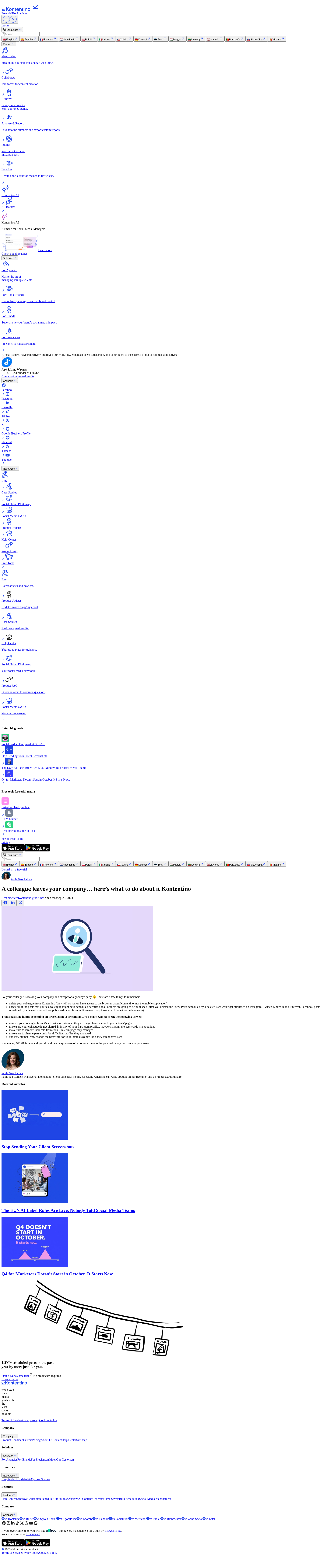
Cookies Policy (48, 1420)
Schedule (46, 1498)
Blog (4, 1479)
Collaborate (34, 1498)
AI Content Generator (91, 1498)
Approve (22, 1498)
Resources (9, 468)
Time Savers (111, 1498)
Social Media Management (155, 1498)
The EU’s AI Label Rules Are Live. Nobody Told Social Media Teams (68, 1210)
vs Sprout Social (46, 1519)
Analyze (73, 1498)
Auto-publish (60, 1498)
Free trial (7, 13)
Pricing (6, 842)
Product (7, 44)
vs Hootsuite (12, 1519)
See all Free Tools (12, 838)
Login (5, 25)
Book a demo (20, 13)
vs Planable (102, 1519)
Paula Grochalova (12, 1073)
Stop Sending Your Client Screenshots (38, 1146)
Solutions (8, 258)
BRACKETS (113, 1530)
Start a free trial (18, 869)
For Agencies (9, 1459)
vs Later (210, 1519)
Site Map (81, 1440)
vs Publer (154, 1519)
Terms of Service (12, 1420)
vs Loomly (85, 1519)
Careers (27, 1440)
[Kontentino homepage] (21, 10)
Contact (57, 1440)
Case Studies (42, 1479)
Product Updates (17, 1479)
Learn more (45, 250)
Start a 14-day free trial (15, 1375)
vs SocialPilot (120, 1519)
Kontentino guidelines (31, 898)
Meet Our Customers (61, 1459)
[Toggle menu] (10, 19)
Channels (8, 380)
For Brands (24, 1459)
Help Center (69, 1440)
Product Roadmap (12, 1440)
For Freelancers (40, 1459)
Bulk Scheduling (129, 1498)
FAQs (30, 1479)
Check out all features (14, 253)
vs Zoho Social (193, 1519)
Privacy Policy (30, 1420)
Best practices (10, 898)
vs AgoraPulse (67, 1519)
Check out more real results (18, 376)
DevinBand (33, 1534)
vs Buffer (28, 1519)
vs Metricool (138, 1519)
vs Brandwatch (172, 1519)
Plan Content (9, 1498)
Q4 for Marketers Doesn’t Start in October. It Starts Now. (58, 1273)
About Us (46, 1440)
